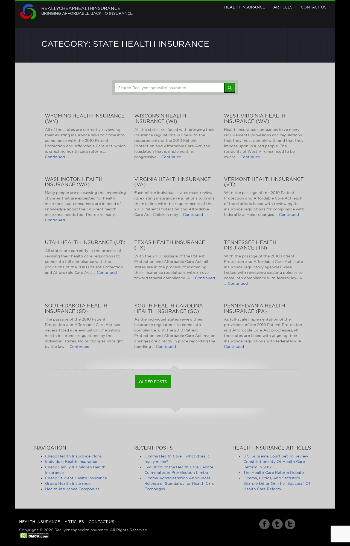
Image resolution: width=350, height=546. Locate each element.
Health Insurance (244, 7)
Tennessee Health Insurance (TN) (250, 245)
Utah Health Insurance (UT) (85, 242)
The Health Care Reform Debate (273, 472)
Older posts (153, 382)
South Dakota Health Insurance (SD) (76, 308)
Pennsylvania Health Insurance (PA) (254, 308)
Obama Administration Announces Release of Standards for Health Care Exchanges (179, 483)
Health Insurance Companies (72, 489)
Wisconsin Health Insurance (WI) (160, 118)
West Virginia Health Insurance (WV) (254, 118)
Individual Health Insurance (71, 461)
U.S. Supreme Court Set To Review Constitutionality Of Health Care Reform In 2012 (275, 461)
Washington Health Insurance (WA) (74, 182)
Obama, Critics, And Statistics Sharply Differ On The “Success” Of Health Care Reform (276, 483)
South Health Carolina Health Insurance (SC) (168, 308)
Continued (55, 157)
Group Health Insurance (68, 483)
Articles (283, 7)
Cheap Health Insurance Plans (73, 456)
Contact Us (313, 7)
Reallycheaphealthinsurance (87, 11)
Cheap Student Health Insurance (76, 478)
